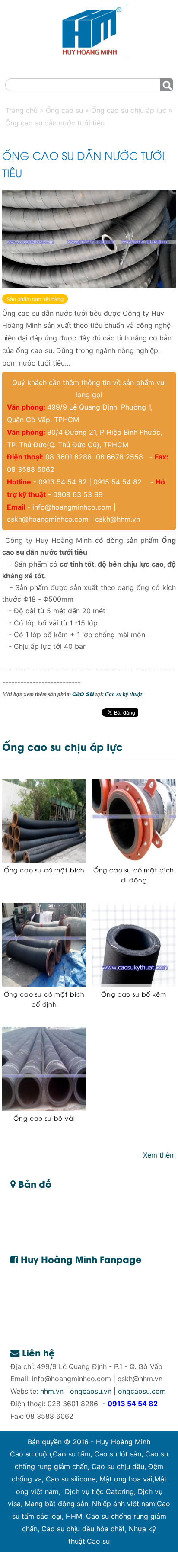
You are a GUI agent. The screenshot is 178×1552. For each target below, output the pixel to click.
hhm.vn (52, 1391)
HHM (74, 1516)
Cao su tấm (71, 1453)
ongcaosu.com (142, 1391)
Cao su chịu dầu (118, 1466)
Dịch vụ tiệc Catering (99, 1491)
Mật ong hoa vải (126, 1479)
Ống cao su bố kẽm (133, 994)
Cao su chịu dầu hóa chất (83, 1528)
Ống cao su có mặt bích (44, 870)
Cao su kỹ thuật (123, 694)
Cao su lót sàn (117, 1453)
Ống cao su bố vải (44, 1118)
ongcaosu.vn (90, 1391)
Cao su (98, 1541)
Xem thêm (159, 1155)
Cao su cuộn (30, 1453)
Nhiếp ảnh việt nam (123, 1503)
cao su (83, 693)
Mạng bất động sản (56, 1503)
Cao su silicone (70, 1479)
